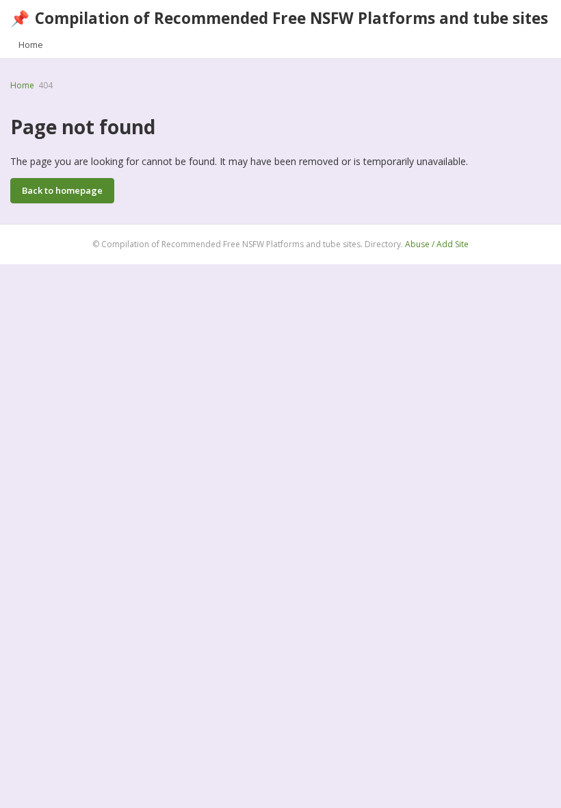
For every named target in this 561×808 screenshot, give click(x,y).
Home (30, 44)
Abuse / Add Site (437, 244)
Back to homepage (62, 190)
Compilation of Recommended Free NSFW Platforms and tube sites (279, 18)
